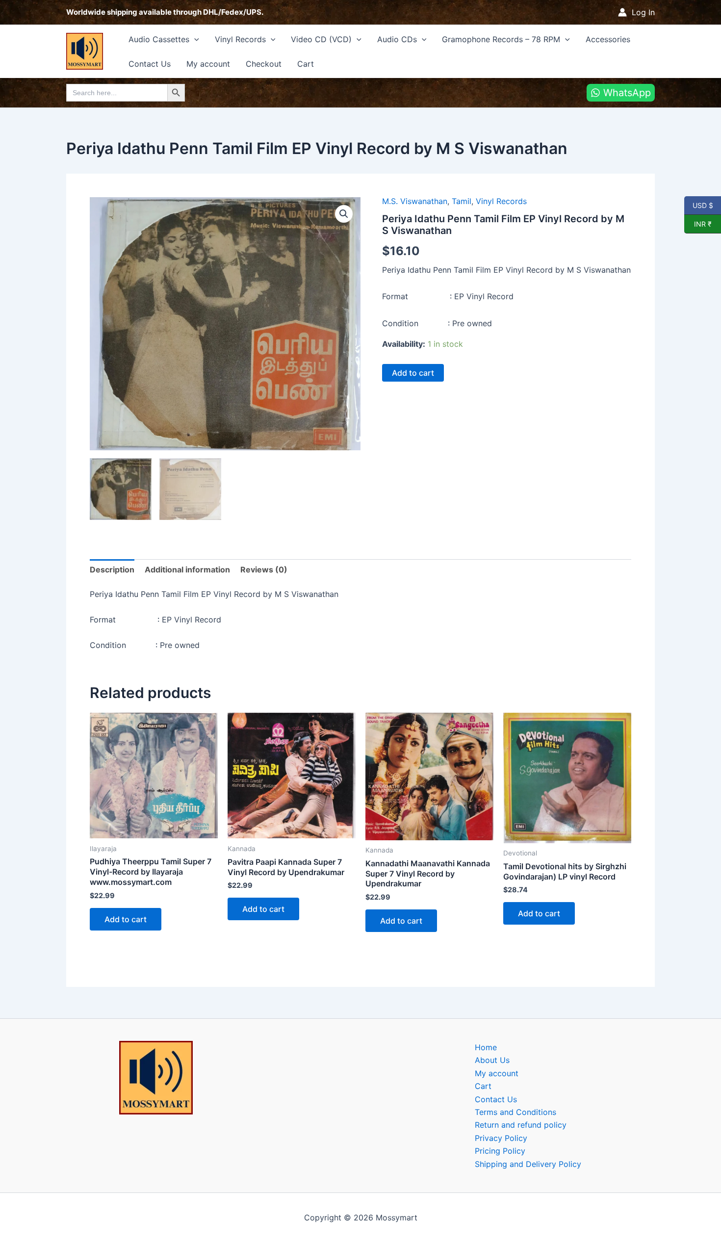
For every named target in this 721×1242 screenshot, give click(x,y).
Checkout (264, 64)
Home (486, 1047)
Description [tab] (112, 569)
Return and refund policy (520, 1125)
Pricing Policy (500, 1151)
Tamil (461, 201)
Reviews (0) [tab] (263, 569)
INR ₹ (698, 223)
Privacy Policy (501, 1138)
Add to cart (413, 373)
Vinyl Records (240, 39)
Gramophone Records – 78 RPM (501, 39)
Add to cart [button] (125, 919)
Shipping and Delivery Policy (528, 1164)
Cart (305, 64)
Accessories (608, 39)
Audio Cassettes (159, 39)
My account (208, 64)
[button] (194, 39)
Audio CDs (397, 39)
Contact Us (150, 64)
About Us (492, 1060)
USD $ (702, 205)
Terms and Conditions (515, 1112)
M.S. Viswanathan (414, 201)
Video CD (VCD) (321, 39)
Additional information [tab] (187, 569)
